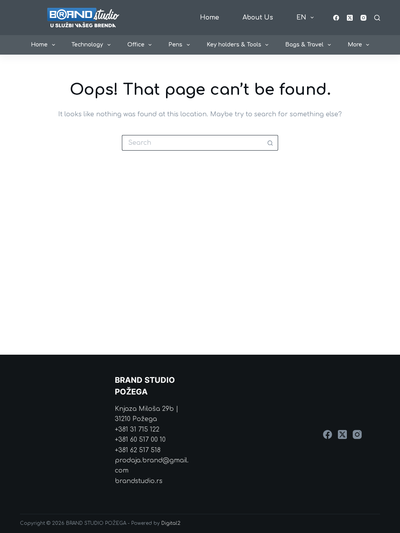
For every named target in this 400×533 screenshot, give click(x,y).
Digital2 (170, 523)
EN (301, 17)
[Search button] (270, 143)
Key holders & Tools (234, 45)
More (355, 45)
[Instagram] (363, 18)
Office (136, 45)
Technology (87, 45)
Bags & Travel (304, 45)
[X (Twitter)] (350, 18)
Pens (175, 45)
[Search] (377, 18)
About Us (258, 17)
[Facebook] (336, 18)
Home (209, 17)
